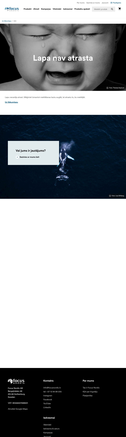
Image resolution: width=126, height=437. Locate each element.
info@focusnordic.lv (52, 387)
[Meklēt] (112, 9)
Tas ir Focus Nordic (91, 387)
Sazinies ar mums (93, 3)
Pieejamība (87, 395)
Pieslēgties (117, 3)
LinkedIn (47, 407)
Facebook (47, 399)
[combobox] (103, 9)
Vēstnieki (57, 9)
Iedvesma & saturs (51, 428)
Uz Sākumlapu (6, 21)
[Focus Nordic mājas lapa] (12, 9)
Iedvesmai (67, 9)
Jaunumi (105, 3)
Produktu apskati (82, 9)
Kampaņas (46, 9)
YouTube (47, 403)
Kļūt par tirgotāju (90, 391)
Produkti (28, 9)
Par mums (81, 3)
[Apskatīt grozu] (119, 9)
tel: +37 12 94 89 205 (52, 391)
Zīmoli (36, 9)
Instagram (47, 395)
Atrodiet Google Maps (18, 409)
